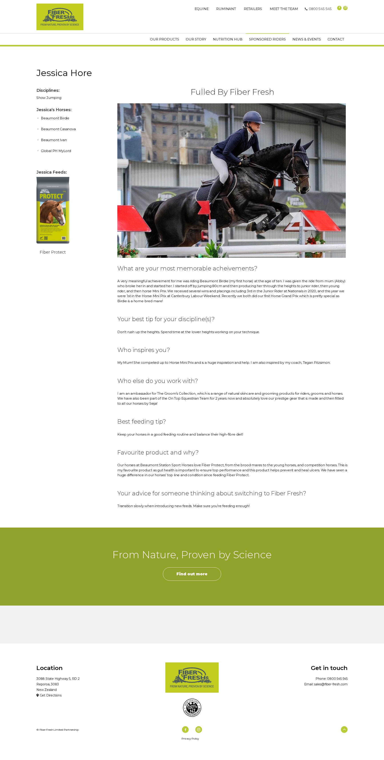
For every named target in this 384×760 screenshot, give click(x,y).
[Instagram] (345, 8)
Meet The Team (284, 9)
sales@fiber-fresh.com (331, 684)
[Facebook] (339, 8)
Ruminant (226, 9)
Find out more (192, 574)
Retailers (253, 9)
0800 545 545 (318, 9)
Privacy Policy (190, 738)
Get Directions (50, 695)
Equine (202, 9)
